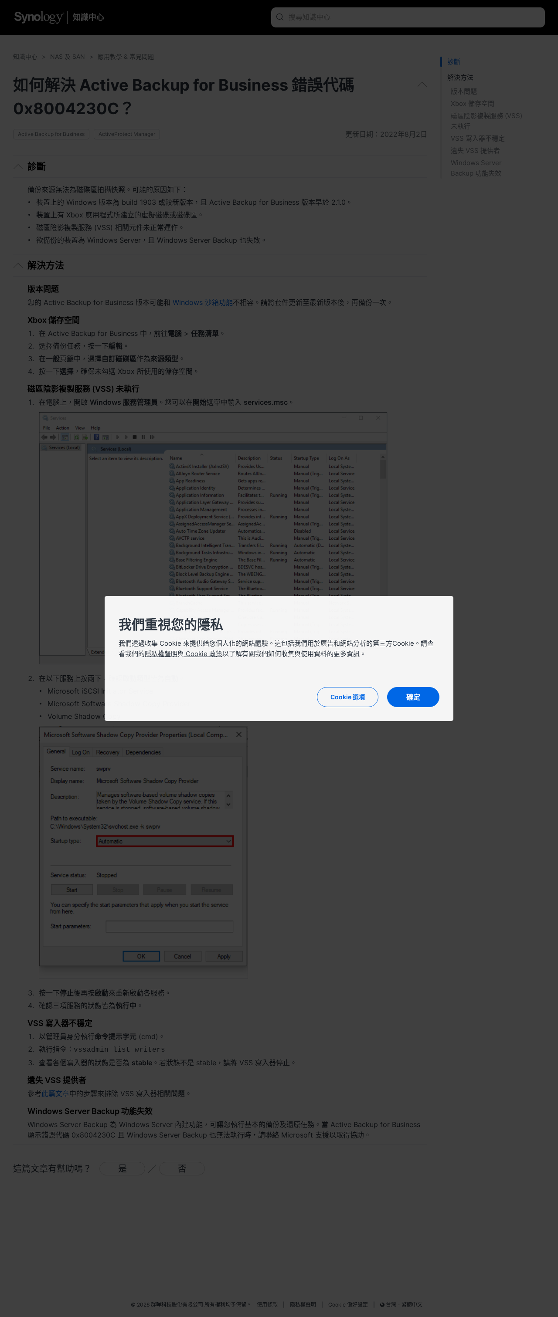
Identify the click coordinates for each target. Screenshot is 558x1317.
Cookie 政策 (203, 654)
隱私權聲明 (161, 654)
